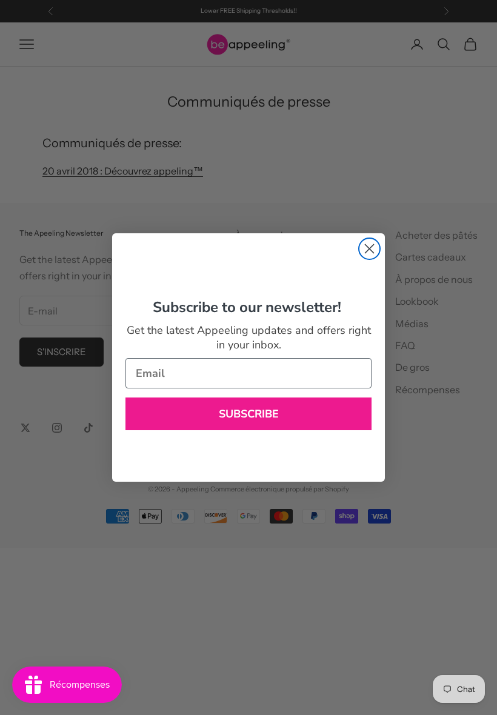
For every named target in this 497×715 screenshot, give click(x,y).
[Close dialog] (369, 248)
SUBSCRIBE (249, 414)
